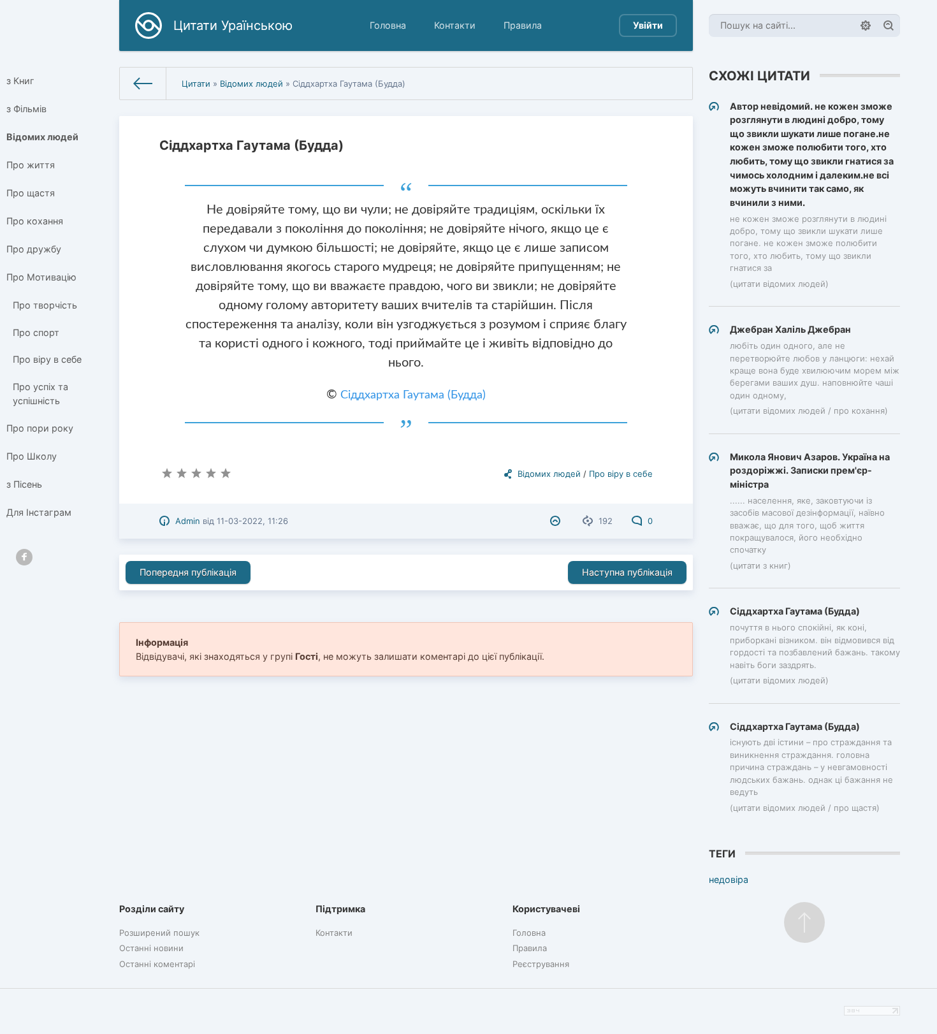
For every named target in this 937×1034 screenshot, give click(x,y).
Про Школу (31, 456)
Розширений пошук (159, 933)
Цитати (196, 83)
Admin (187, 521)
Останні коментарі (157, 964)
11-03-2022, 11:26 (252, 521)
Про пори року (39, 428)
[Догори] (804, 922)
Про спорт (36, 332)
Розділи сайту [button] (151, 908)
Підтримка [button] (340, 908)
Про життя (30, 164)
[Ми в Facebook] (24, 557)
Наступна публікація (627, 572)
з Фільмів (26, 108)
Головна (388, 25)
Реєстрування (540, 964)
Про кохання (34, 220)
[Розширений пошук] (865, 25)
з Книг (20, 80)
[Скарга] (556, 521)
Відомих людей (42, 136)
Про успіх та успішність (40, 393)
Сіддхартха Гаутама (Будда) (413, 395)
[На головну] (143, 83)
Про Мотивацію (41, 277)
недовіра (728, 879)
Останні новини (151, 948)
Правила (523, 25)
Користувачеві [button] (546, 908)
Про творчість (45, 305)
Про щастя (30, 192)
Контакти (455, 25)
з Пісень (24, 484)
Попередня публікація (188, 572)
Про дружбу (33, 249)
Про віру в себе (47, 359)
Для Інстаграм (38, 512)
